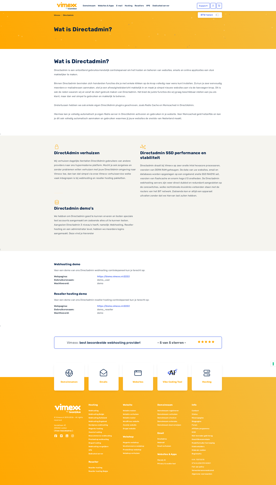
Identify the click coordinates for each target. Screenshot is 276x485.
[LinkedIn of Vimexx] (68, 436)
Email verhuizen (164, 446)
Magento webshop (131, 442)
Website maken (129, 411)
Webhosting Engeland (98, 421)
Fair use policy (198, 467)
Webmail (161, 442)
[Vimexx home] (65, 5)
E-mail (119, 5)
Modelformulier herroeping (203, 443)
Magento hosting (96, 429)
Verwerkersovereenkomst (203, 470)
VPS (148, 5)
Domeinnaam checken (166, 418)
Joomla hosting (95, 432)
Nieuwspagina (198, 418)
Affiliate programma (200, 429)
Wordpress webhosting (98, 425)
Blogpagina (196, 421)
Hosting (128, 5)
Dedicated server (161, 5)
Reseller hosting (95, 468)
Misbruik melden (199, 450)
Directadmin (68, 15)
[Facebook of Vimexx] (57, 436)
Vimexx (57, 15)
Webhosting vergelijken (98, 447)
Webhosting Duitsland (98, 418)
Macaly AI (161, 460)
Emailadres (162, 439)
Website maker (129, 418)
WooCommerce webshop (133, 446)
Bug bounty (196, 454)
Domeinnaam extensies (167, 421)
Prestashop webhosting (99, 439)
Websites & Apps (106, 5)
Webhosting (93, 411)
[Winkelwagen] (219, 6)
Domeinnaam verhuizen (167, 414)
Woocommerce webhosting (100, 436)
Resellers (139, 5)
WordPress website (131, 421)
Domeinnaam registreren (168, 411)
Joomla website (129, 425)
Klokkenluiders (198, 447)
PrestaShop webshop (132, 450)
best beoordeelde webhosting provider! (110, 343)
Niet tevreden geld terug (202, 436)
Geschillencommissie (201, 439)
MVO (194, 432)
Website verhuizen (131, 414)
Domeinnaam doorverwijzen (169, 425)
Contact (195, 411)
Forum (194, 425)
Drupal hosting (95, 443)
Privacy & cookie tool (166, 464)
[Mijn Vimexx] (213, 6)
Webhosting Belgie (96, 414)
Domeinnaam (89, 5)
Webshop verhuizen (131, 453)
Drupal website (129, 429)
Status (194, 414)
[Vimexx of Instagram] (73, 436)
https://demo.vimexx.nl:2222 (113, 276)
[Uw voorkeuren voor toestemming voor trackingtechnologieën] (273, 364)
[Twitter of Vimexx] (62, 436)
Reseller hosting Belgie (98, 471)
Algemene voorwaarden (202, 474)
